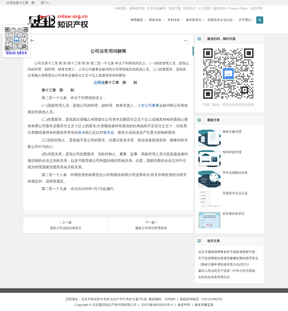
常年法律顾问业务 (235, 172)
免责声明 (256, 8)
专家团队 (120, 8)
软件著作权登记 (234, 213)
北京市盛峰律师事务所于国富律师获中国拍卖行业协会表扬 (239, 252)
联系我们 (189, 8)
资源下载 (174, 8)
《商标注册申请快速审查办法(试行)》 (224, 264)
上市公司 (144, 105)
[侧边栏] (185, 41)
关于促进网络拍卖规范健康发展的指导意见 (228, 258)
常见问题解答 (156, 8)
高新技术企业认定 (220, 20)
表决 (81, 132)
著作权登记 (194, 20)
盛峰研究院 (137, 8)
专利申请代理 (232, 152)
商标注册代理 (232, 131)
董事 (155, 105)
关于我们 (244, 20)
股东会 (108, 132)
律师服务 (136, 20)
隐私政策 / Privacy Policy (230, 8)
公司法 (99, 82)
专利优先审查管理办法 (214, 277)
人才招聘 (204, 8)
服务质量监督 (204, 304)
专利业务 (173, 20)
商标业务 (155, 20)
